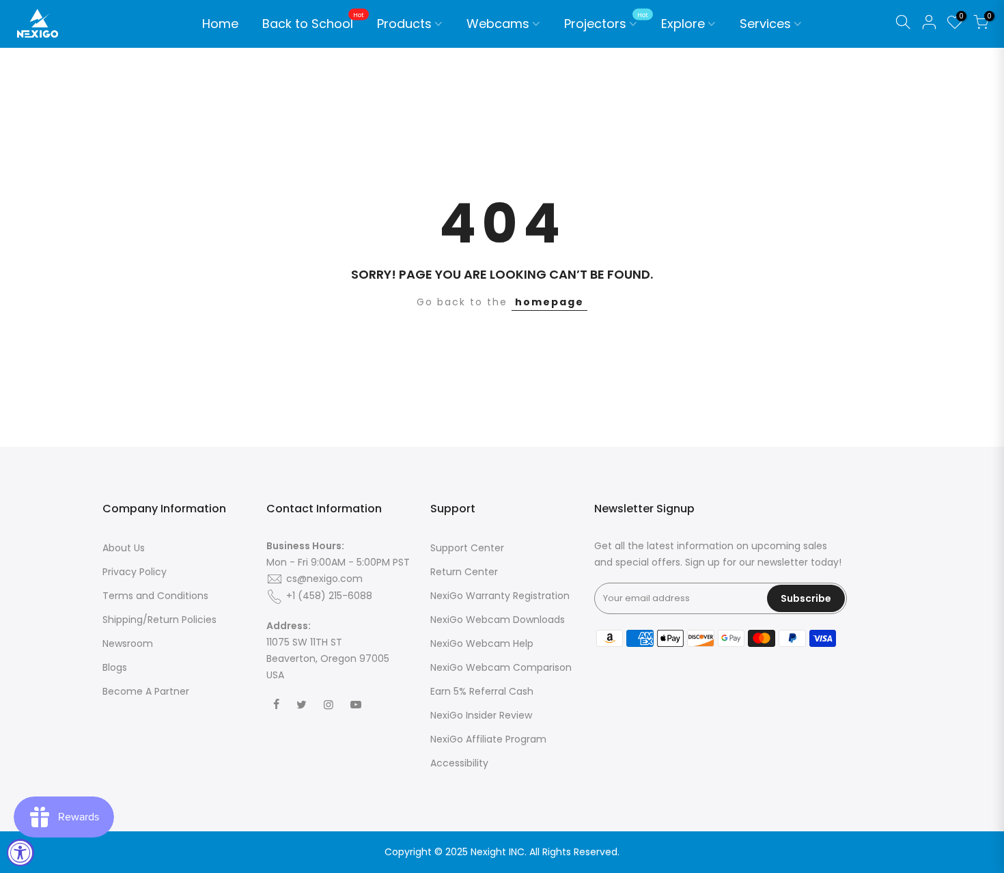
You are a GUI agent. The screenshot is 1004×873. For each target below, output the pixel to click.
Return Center (464, 572)
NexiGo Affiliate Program (488, 739)
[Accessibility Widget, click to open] (20, 852)
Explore (683, 23)
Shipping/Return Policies (159, 619)
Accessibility (459, 763)
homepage (549, 302)
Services (765, 23)
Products (404, 23)
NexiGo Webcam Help (481, 643)
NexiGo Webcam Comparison (501, 667)
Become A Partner (145, 691)
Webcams (497, 23)
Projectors (606, 22)
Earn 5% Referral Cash (481, 691)
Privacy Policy (134, 572)
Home (220, 23)
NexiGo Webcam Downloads (497, 619)
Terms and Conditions (155, 595)
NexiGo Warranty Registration (500, 595)
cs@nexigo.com (324, 578)
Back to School (313, 22)
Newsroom (127, 643)
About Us (123, 548)
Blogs (114, 667)
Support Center (467, 548)
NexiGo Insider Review (481, 715)
